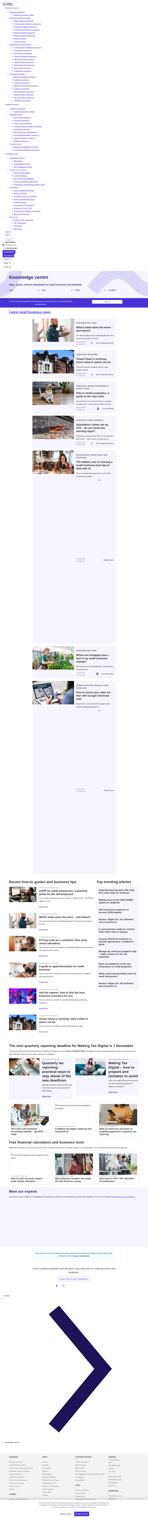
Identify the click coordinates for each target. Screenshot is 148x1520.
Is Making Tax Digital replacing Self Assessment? (73, 1130)
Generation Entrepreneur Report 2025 (29, 185)
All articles (18, 161)
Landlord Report (20, 176)
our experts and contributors (123, 1197)
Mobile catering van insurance (26, 86)
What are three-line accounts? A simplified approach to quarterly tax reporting (117, 1131)
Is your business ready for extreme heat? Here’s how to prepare (117, 930)
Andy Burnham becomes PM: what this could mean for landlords (116, 891)
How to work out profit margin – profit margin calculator (27, 1179)
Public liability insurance (23, 21)
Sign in (9, 240)
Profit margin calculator (23, 220)
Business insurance (12, 8)
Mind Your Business (21, 214)
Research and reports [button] (18, 170)
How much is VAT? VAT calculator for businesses (116, 1179)
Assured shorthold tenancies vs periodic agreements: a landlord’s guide (116, 942)
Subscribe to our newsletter (74, 1279)
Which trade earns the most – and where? (94, 329)
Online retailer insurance (24, 62)
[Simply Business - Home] (8, 4)
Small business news (22, 164)
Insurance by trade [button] (17, 74)
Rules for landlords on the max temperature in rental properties (115, 965)
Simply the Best (20, 193)
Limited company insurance (25, 56)
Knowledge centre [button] (17, 158)
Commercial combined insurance (27, 47)
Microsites (18, 229)
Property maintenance (95, 420)
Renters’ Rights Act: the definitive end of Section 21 (116, 920)
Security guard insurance (24, 98)
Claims (7, 235)
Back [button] (6, 263)
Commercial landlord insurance (27, 150)
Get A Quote (9, 252)
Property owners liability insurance (28, 126)
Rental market (92, 354)
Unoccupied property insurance (26, 135)
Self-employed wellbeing (24, 179)
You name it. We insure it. (24, 205)
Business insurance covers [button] (20, 18)
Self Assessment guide (23, 167)
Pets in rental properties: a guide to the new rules (92, 395)
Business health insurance (24, 33)
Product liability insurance (24, 36)
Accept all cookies (81, 1514)
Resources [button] (14, 217)
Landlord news (81, 354)
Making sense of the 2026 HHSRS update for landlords (116, 901)
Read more (43, 907)
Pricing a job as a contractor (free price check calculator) (63, 942)
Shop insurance (20, 39)
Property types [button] (15, 144)
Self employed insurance (24, 65)
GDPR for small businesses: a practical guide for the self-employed (63, 892)
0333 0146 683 (9, 242)
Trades (94, 323)
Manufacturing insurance (24, 59)
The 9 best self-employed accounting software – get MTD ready (27, 1131)
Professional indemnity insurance (27, 24)
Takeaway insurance (22, 100)
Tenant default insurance (24, 138)
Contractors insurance (23, 53)
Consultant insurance (22, 50)
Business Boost (20, 202)
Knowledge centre (11, 154)
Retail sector (98, 685)
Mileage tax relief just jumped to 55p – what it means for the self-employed (117, 954)
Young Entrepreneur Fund (24, 199)
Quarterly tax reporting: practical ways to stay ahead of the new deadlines (56, 1071)
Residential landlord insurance (26, 147)
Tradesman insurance (22, 71)
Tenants (86, 388)
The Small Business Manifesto (26, 182)
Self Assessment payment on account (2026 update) (114, 911)
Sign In (7, 259)
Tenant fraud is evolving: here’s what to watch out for (93, 360)
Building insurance (21, 141)
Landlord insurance (12, 105)
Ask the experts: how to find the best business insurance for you (62, 994)
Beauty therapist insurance (25, 77)
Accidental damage (22, 129)
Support (8, 232)
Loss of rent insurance (23, 123)
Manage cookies (65, 1514)
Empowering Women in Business (27, 211)
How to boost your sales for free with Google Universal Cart (93, 695)
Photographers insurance (24, 92)
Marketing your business (84, 685)
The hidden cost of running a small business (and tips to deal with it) (94, 465)
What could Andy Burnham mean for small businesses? (117, 975)
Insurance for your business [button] (21, 44)
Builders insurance (21, 80)
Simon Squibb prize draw (24, 190)
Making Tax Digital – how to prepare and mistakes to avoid (123, 1069)
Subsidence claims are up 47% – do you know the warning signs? (92, 428)
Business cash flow (83, 455)
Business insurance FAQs (24, 15)
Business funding (96, 455)
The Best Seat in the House (25, 196)
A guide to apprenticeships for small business (61, 968)
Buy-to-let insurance (22, 117)
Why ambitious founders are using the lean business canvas (73, 1179)
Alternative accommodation (25, 132)
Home (6, 1296)
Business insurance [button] (17, 12)
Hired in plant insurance (23, 95)
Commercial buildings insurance (27, 30)
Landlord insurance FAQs (24, 112)
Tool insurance (20, 42)
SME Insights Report (22, 173)
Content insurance (21, 120)
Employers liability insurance (25, 27)
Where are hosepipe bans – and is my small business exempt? (93, 658)
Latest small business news (29, 312)
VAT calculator (20, 223)
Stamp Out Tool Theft (23, 208)
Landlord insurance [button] (17, 109)
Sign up (107, 302)
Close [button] (6, 267)
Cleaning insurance (22, 89)
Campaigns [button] (14, 188)
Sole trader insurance (22, 68)
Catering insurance (21, 83)
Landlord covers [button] (16, 115)
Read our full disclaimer (81, 1256)
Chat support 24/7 (9, 245)
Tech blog (18, 226)
